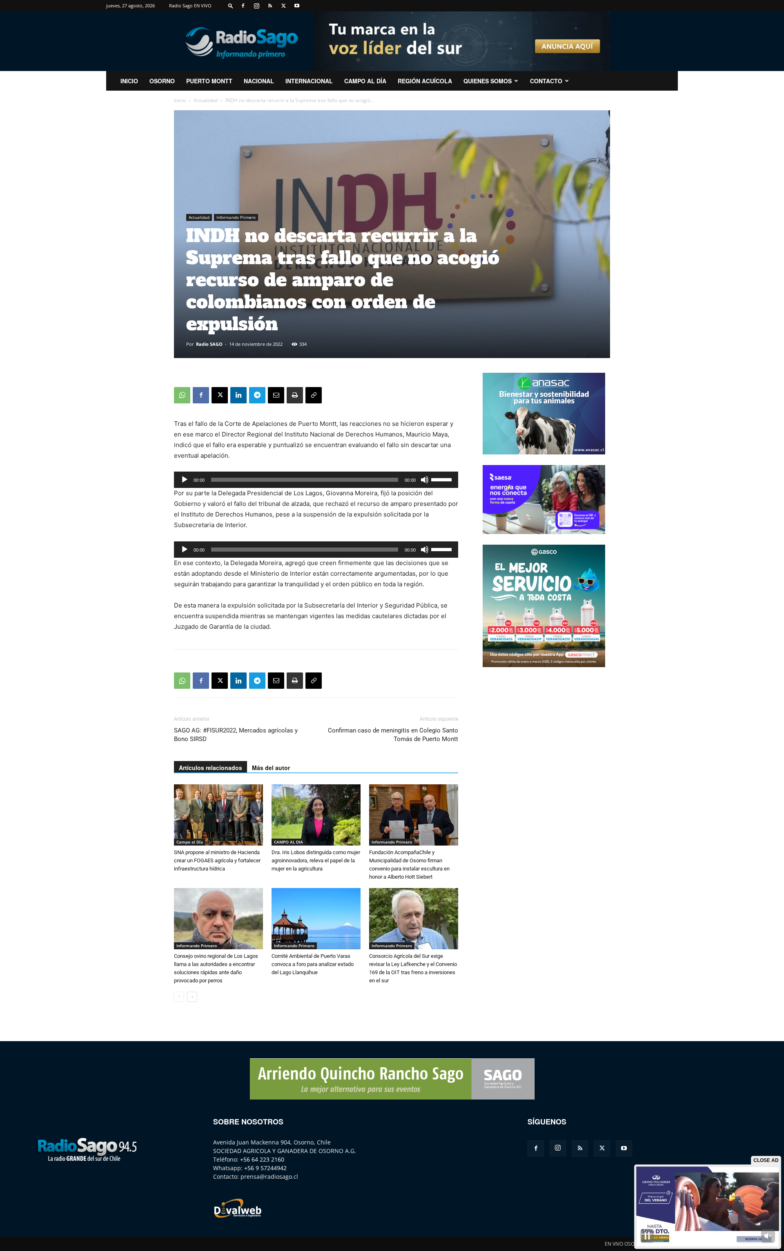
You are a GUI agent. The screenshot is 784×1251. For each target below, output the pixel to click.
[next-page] (192, 997)
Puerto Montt (209, 81)
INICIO (129, 81)
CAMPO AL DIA (288, 842)
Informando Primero (236, 217)
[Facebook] (243, 5)
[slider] (442, 479)
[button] (231, 5)
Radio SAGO (209, 344)
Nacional (259, 81)
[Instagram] (256, 5)
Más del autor (271, 768)
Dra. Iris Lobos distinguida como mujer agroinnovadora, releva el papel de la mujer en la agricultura (316, 860)
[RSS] (270, 5)
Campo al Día (365, 81)
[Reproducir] (184, 480)
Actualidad (206, 100)
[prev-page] (179, 997)
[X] (283, 5)
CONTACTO (546, 81)
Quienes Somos (487, 81)
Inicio (180, 100)
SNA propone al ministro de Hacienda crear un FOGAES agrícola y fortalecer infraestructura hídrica (217, 860)
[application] (316, 480)
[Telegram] (257, 395)
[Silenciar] (425, 480)
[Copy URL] (313, 395)
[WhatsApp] (182, 395)
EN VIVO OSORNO (625, 1243)
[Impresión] (295, 395)
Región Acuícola (425, 81)
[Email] (276, 395)
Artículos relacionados (210, 768)
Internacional (309, 81)
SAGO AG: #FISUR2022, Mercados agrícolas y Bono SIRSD (236, 735)
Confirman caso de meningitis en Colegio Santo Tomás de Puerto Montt (393, 735)
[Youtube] (297, 5)
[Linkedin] (238, 395)
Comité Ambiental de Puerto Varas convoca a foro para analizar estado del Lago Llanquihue (313, 964)
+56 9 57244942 (265, 1168)
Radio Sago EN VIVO (190, 5)
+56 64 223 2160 (262, 1159)
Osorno (162, 81)
